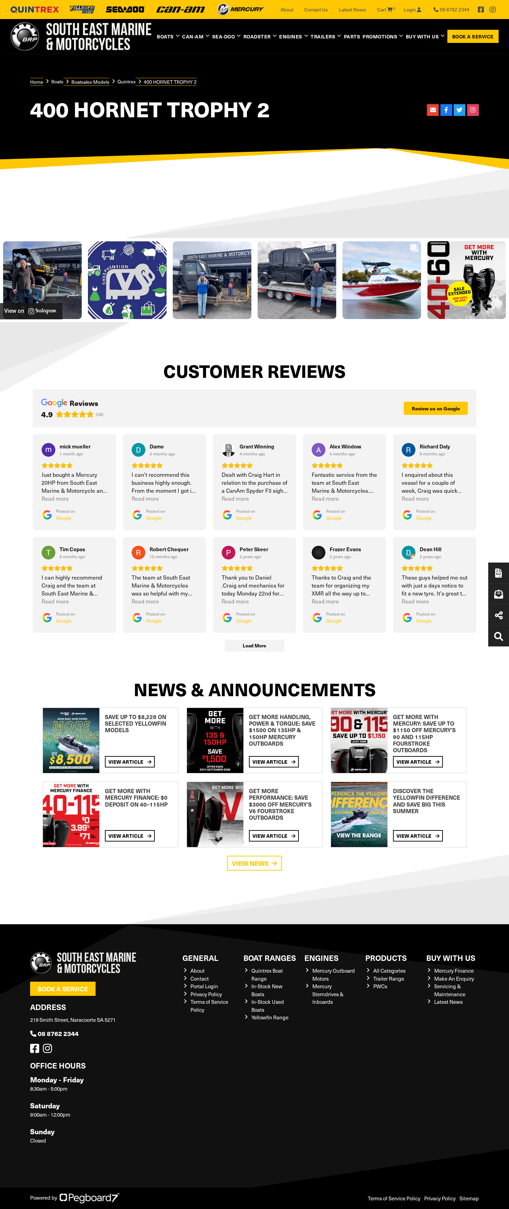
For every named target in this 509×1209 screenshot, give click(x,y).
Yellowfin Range (269, 1017)
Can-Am (193, 36)
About (286, 9)
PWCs (380, 986)
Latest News (352, 9)
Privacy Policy (206, 994)
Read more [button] (55, 498)
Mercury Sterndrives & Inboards (327, 994)
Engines (321, 957)
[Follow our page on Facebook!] (481, 9)
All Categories (389, 970)
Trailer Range (388, 978)
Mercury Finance (454, 970)
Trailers (323, 36)
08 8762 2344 (58, 1033)
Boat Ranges (269, 957)
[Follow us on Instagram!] (49, 1050)
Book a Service (473, 36)
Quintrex (126, 81)
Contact (199, 978)
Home (36, 81)
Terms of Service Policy (394, 1198)
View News (250, 863)
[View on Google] (48, 450)
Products (386, 957)
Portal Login (204, 986)
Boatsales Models (90, 81)
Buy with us (450, 957)
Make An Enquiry (454, 978)
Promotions (380, 36)
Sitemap (469, 1198)
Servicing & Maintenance (449, 990)
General (200, 957)
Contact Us (316, 9)
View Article (126, 761)
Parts (352, 36)
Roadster (257, 36)
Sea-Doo (223, 36)
